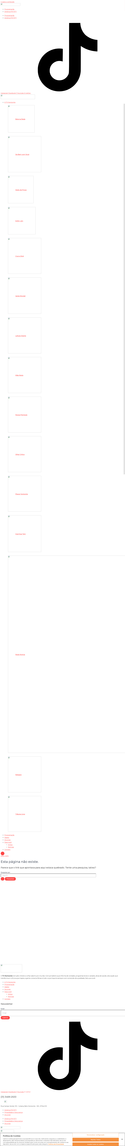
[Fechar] (122, 1139)
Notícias (11, 996)
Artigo (10, 994)
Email (2, 1009)
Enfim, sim (19, 221)
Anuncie (7, 989)
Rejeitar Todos (95, 1139)
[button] (64, 102)
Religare (18, 775)
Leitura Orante (20, 336)
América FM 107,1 (10, 12)
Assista (6, 987)
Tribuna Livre (20, 814)
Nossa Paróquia (21, 415)
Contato (7, 999)
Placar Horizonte (21, 494)
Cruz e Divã (19, 256)
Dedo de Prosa (21, 190)
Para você (8, 992)
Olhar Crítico (20, 454)
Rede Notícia (20, 654)
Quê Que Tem (20, 534)
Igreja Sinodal (20, 296)
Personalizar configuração (95, 1135)
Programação (9, 9)
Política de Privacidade (56, 1144)
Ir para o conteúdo (7, 2)
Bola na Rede (20, 119)
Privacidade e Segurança (13, 1112)
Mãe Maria (19, 375)
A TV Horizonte (9, 982)
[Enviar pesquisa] (2, 879)
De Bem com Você (22, 154)
